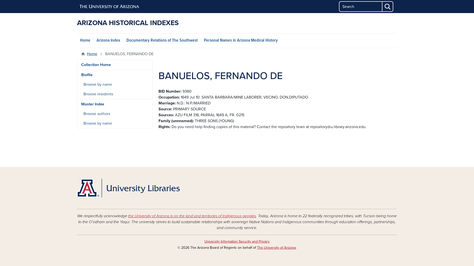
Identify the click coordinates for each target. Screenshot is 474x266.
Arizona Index (108, 40)
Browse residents (98, 94)
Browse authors (96, 113)
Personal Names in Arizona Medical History (241, 40)
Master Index (92, 104)
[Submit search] (387, 6)
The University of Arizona (276, 248)
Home (85, 40)
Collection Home (96, 64)
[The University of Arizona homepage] (109, 6)
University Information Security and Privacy (237, 241)
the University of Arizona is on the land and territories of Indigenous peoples (192, 216)
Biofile (87, 74)
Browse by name (97, 84)
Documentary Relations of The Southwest (162, 40)
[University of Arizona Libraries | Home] (128, 188)
